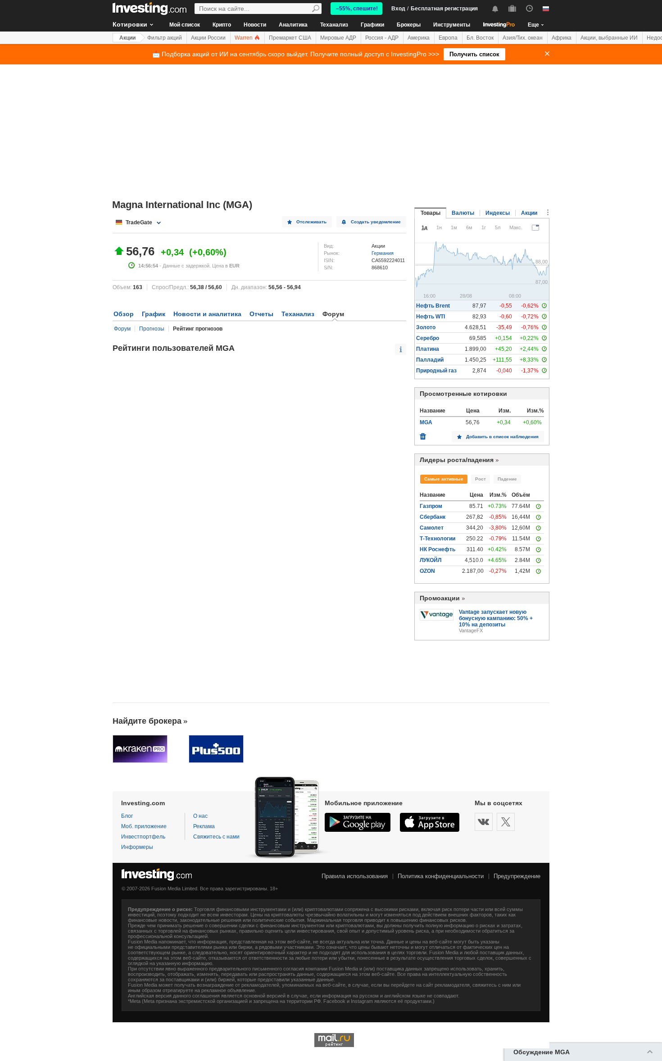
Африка (561, 38)
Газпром (431, 506)
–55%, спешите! (357, 8)
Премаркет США (290, 38)
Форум (122, 329)
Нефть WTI (430, 316)
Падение (507, 478)
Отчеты (261, 313)
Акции (127, 38)
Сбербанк (432, 517)
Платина (427, 349)
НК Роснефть (437, 549)
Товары (430, 213)
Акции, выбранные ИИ (609, 38)
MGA (426, 422)
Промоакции (440, 598)
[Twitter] (506, 822)
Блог (127, 816)
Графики (372, 25)
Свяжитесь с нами (216, 837)
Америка (419, 38)
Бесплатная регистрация (444, 8)
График (153, 313)
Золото (425, 327)
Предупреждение (517, 876)
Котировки (130, 24)
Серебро (427, 338)
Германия (383, 253)
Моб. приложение (144, 826)
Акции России (208, 38)
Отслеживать (311, 221)
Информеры (137, 847)
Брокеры (409, 25)
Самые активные (443, 478)
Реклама (204, 826)
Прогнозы (151, 329)
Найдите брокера (147, 720)
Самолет (432, 528)
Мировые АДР (338, 38)
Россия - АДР (382, 38)
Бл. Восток (480, 38)
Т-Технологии (437, 538)
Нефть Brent (433, 306)
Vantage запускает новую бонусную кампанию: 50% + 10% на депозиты (496, 618)
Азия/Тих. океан (523, 38)
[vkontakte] (484, 822)
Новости (255, 25)
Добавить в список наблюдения (502, 436)
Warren (244, 38)
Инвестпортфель (143, 837)
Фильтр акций (164, 38)
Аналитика (293, 25)
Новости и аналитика (207, 313)
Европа (448, 38)
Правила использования (355, 876)
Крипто (222, 25)
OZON (427, 571)
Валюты (463, 213)
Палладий (430, 360)
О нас (200, 816)
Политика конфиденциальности (441, 876)
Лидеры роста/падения (457, 459)
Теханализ (334, 25)
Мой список (184, 25)
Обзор (123, 313)
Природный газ (436, 370)
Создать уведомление (376, 221)
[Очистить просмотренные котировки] (423, 434)
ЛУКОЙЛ (430, 560)
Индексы (497, 213)
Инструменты (451, 25)
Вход (398, 8)
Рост (480, 478)
